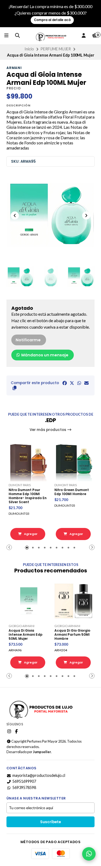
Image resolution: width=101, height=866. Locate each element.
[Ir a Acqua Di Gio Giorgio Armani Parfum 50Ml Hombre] (73, 601)
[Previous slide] (15, 215)
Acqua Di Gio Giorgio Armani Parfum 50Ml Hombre (72, 634)
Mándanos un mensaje (44, 355)
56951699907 (24, 781)
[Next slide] (86, 215)
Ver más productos (48, 430)
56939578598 (24, 788)
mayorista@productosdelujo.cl (38, 775)
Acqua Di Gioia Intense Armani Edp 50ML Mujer (26, 634)
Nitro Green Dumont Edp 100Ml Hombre (71, 492)
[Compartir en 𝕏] (72, 383)
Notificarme (28, 340)
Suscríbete (50, 822)
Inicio (29, 49)
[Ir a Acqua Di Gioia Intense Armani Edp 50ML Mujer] (27, 601)
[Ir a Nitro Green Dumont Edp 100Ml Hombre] (73, 460)
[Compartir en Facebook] (64, 383)
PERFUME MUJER (55, 49)
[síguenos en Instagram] (9, 731)
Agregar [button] (30, 534)
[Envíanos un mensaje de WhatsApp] (89, 854)
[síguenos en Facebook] (16, 731)
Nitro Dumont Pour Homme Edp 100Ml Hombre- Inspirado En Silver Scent (28, 496)
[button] (14, 388)
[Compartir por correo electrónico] (86, 383)
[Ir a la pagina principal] (50, 35)
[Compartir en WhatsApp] (79, 383)
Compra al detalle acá (52, 20)
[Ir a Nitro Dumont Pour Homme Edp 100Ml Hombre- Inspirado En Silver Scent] (27, 460)
